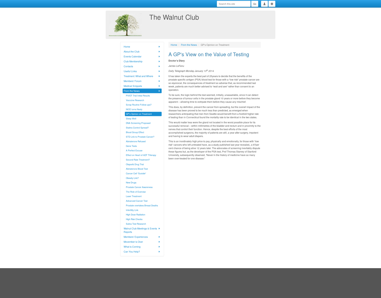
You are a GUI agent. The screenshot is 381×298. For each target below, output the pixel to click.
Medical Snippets (133, 86)
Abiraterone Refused (136, 141)
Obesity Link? (132, 177)
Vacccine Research (135, 100)
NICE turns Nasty (134, 109)
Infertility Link (132, 210)
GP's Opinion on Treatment (139, 113)
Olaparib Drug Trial (135, 164)
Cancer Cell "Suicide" (136, 173)
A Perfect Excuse (134, 150)
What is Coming (132, 246)
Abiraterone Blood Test (137, 168)
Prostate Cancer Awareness (139, 187)
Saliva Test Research (136, 223)
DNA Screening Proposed (138, 122)
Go (254, 4)
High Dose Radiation (135, 214)
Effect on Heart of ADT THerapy (141, 155)
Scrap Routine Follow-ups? (139, 104)
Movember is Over (133, 241)
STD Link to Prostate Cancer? (140, 136)
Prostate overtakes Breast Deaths (142, 205)
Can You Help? (132, 251)
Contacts (128, 66)
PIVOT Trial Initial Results (138, 95)
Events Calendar (132, 56)
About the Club (131, 51)
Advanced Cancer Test (136, 200)
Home (127, 46)
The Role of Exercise (136, 191)
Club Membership (133, 61)
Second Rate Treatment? (138, 159)
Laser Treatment (134, 196)
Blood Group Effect (135, 132)
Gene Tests (131, 145)
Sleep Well (131, 118)
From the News (132, 91)
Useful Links (130, 71)
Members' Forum (132, 81)
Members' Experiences (136, 237)
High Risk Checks (134, 219)
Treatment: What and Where (138, 76)
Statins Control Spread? (137, 127)
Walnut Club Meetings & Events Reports (140, 230)
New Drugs (131, 182)
